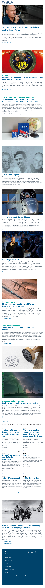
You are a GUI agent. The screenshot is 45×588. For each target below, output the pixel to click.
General (7, 572)
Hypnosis (7, 563)
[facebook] (28, 552)
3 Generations (9, 566)
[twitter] (32, 552)
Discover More (7, 42)
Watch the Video (8, 543)
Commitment (8, 557)
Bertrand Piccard (21, 581)
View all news (23, 492)
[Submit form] (39, 578)
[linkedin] (35, 552)
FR (40, 2)
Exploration (8, 560)
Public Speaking (9, 569)
